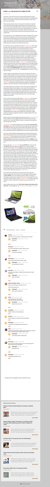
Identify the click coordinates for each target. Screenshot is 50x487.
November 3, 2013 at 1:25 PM (22, 333)
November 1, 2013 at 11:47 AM (25, 283)
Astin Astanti (10, 258)
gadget (17, 229)
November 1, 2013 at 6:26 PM (22, 289)
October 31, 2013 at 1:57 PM (18, 246)
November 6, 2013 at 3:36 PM (19, 341)
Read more (35, 417)
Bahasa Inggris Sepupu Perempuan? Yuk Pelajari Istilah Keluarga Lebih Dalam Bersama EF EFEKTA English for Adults (17, 423)
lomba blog (23, 229)
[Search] (48, 3)
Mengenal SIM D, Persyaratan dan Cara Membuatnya (17, 438)
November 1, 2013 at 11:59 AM (17, 297)
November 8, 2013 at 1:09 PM (19, 354)
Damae (9, 297)
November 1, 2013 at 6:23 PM (19, 310)
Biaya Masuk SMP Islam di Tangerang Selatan (15, 468)
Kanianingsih (14, 238)
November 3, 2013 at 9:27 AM (19, 322)
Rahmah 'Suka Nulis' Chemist (14, 283)
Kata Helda (10, 270)
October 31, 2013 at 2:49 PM (22, 250)
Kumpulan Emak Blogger (25, 185)
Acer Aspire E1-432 (28, 45)
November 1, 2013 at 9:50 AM (19, 258)
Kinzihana (10, 316)
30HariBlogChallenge (10, 229)
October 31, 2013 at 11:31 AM (22, 238)
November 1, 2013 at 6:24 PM (22, 262)
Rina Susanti (10, 341)
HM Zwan (10, 235)
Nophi (9, 328)
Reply (9, 244)
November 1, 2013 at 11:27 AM (18, 270)
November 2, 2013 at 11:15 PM (18, 316)
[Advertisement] (45, 27)
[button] (37, 11)
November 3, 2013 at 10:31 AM (16, 328)
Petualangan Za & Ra (10, 3)
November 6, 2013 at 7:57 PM (22, 346)
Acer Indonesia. (34, 185)
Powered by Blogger (26, 483)
